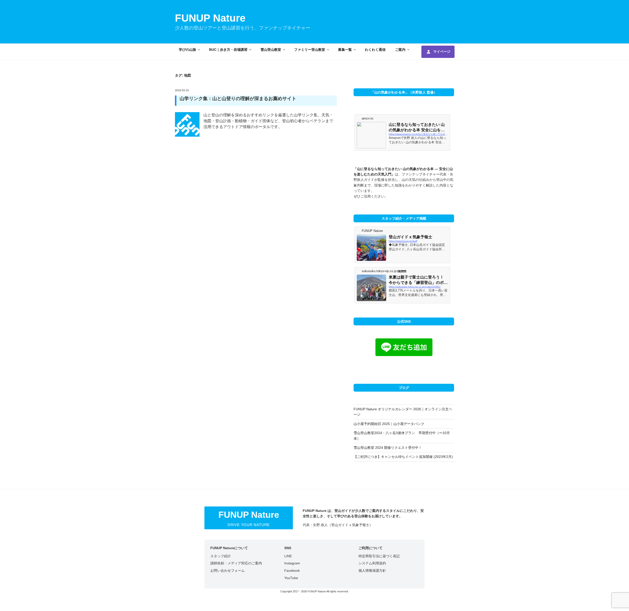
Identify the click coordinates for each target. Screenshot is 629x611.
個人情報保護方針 (372, 570)
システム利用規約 (372, 563)
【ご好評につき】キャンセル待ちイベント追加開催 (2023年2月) (403, 457)
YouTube (291, 578)
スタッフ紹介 (220, 556)
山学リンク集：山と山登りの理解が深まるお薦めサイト (238, 98)
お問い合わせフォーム (227, 570)
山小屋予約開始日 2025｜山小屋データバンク (389, 424)
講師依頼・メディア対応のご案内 (236, 563)
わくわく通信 (375, 50)
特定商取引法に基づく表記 (379, 556)
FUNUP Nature (210, 18)
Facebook (292, 570)
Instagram (292, 563)
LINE (288, 556)
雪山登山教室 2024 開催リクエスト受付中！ (388, 448)
